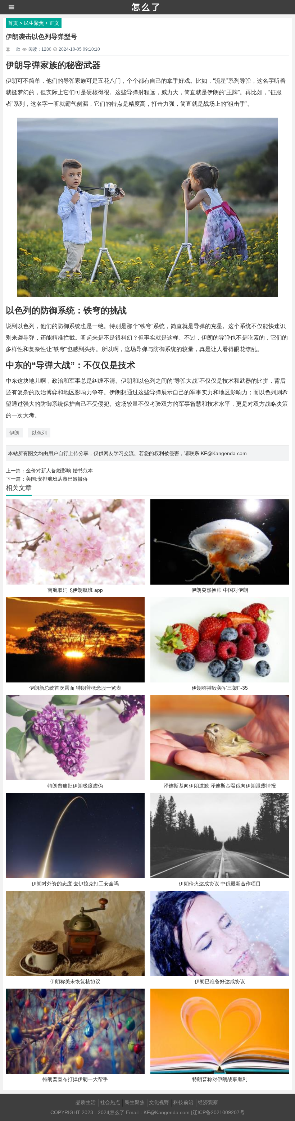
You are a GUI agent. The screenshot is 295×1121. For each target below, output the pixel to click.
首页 (13, 23)
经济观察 (208, 1102)
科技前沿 (183, 1102)
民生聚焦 (34, 23)
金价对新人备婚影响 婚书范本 (59, 470)
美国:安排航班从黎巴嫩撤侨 (57, 479)
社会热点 (110, 1102)
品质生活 (86, 1102)
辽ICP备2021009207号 (218, 1112)
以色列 (39, 433)
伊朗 (14, 433)
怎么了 (116, 1112)
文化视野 (159, 1102)
